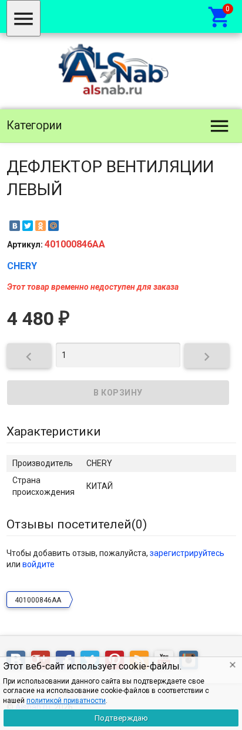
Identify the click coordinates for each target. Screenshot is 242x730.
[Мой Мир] (53, 225)
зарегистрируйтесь (187, 553)
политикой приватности (66, 700)
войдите (38, 564)
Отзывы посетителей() (76, 524)
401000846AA (38, 600)
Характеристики (53, 431)
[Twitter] (27, 225)
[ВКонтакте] (14, 225)
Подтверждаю (121, 718)
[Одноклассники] (40, 225)
